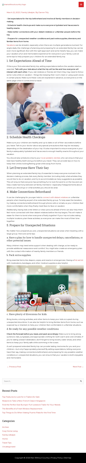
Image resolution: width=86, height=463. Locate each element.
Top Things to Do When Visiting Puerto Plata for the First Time (29, 413)
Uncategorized (8, 447)
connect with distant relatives (55, 197)
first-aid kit (78, 260)
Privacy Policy (56, 458)
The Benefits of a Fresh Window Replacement (22, 409)
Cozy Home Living (10, 431)
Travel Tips (6, 443)
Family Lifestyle (27, 12)
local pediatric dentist (50, 158)
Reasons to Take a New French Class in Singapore (23, 401)
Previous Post (14, 367)
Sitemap (67, 458)
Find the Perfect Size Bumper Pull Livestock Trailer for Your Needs (31, 405)
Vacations (11, 45)
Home (5, 439)
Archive (5, 427)
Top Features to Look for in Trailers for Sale (21, 397)
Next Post (78, 367)
